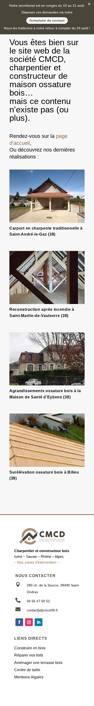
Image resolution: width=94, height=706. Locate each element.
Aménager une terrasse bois (38, 663)
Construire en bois (30, 648)
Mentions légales (28, 677)
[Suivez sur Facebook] (19, 622)
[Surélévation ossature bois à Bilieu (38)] (47, 440)
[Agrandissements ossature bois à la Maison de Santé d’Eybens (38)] (47, 359)
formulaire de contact (47, 20)
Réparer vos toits (28, 655)
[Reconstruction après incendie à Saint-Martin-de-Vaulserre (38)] (47, 277)
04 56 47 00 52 (38, 601)
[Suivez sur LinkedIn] (38, 622)
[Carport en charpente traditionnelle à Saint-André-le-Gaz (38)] (47, 196)
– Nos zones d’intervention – (36, 562)
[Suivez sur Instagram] (29, 622)
